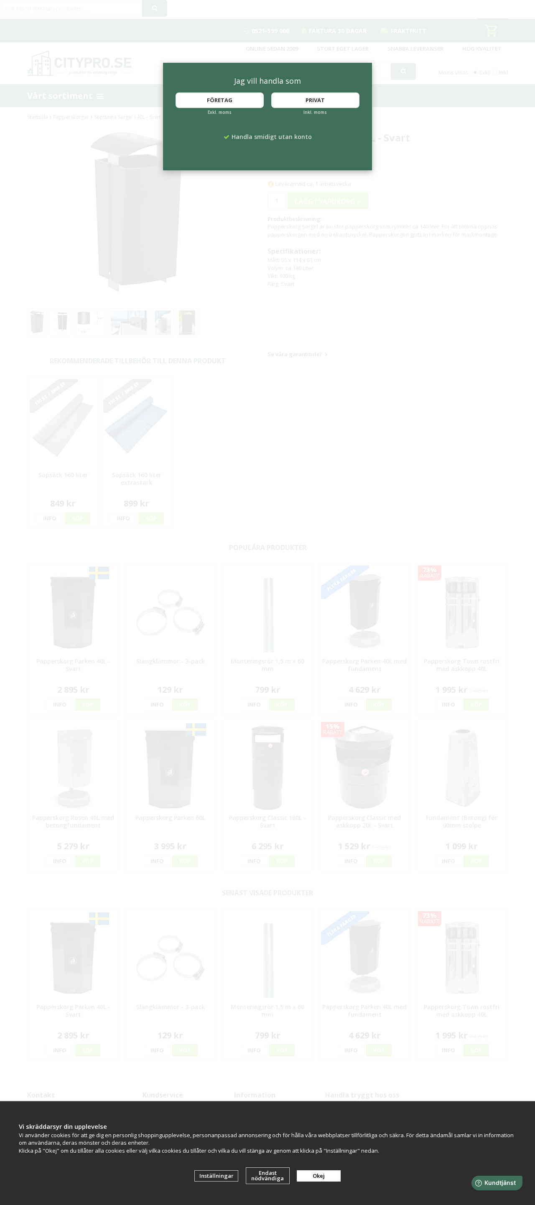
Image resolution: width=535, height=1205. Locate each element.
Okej (319, 1175)
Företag (219, 100)
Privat (315, 100)
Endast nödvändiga (267, 1175)
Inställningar (216, 1175)
